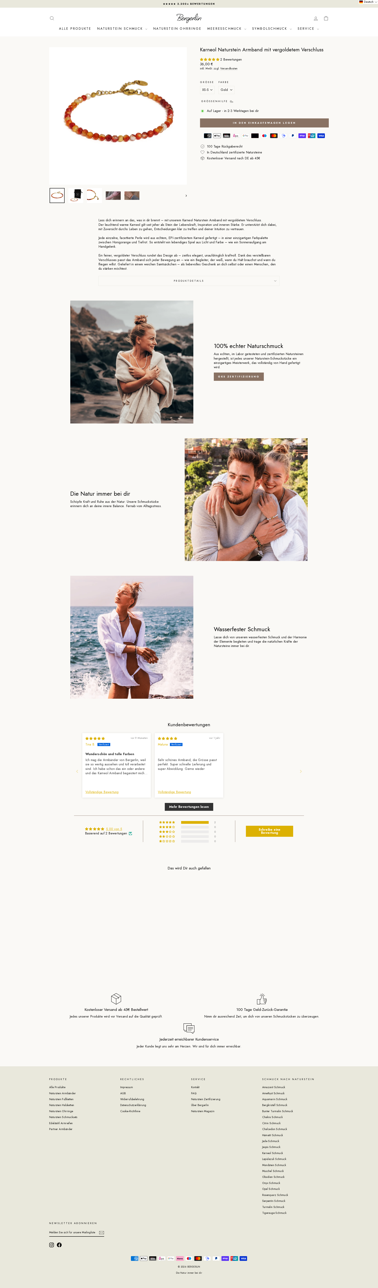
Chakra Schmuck (272, 1117)
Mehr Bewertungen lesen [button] (189, 807)
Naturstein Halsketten (61, 1105)
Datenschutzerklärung (133, 1105)
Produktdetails (189, 281)
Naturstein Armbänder (62, 1093)
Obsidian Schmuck (273, 1177)
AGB (123, 1093)
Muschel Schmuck (273, 1171)
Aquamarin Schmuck (274, 1099)
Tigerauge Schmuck (274, 1213)
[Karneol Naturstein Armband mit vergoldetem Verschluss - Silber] (85, 964)
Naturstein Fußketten (61, 1099)
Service (307, 28)
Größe (207, 82)
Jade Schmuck (270, 1141)
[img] (95, 738)
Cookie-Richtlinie (130, 1111)
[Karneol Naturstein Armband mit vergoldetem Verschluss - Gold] (80, 964)
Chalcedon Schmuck (274, 1129)
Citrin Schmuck (271, 1123)
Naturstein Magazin (202, 1111)
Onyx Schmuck (271, 1183)
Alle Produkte (75, 28)
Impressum (126, 1087)
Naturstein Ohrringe (177, 28)
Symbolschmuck (270, 28)
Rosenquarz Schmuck (275, 1195)
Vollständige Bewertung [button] (102, 792)
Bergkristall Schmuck (274, 1105)
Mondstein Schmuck (274, 1165)
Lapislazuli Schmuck (274, 1159)
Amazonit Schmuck (273, 1087)
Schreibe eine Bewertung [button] (270, 831)
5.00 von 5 (114, 829)
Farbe (224, 82)
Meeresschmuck (225, 28)
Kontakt (195, 1087)
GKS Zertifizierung (239, 376)
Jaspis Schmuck (271, 1147)
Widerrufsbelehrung (132, 1099)
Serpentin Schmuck (273, 1201)
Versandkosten (228, 68)
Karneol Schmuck (272, 1153)
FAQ (193, 1093)
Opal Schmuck (271, 1189)
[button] (210, 59)
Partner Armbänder (61, 1129)
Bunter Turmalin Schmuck (277, 1111)
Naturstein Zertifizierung (205, 1099)
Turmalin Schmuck (273, 1207)
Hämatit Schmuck (272, 1135)
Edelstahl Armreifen (61, 1123)
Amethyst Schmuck (273, 1093)
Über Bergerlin (200, 1105)
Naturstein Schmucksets (63, 1117)
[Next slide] (301, 771)
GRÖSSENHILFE (215, 101)
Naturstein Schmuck (120, 28)
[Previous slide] (77, 771)
